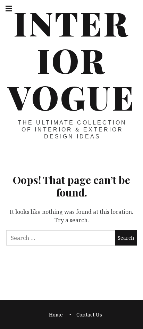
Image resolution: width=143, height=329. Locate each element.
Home (56, 314)
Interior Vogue (71, 59)
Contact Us (89, 314)
